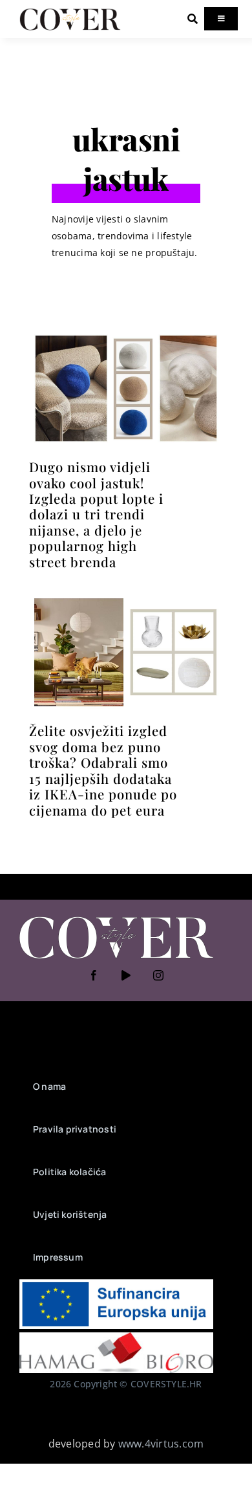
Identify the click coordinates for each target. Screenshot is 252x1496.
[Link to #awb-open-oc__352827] (192, 19)
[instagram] (158, 975)
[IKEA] (126, 598)
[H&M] (126, 334)
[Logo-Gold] (70, 12)
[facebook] (94, 975)
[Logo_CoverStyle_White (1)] (116, 918)
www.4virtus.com (161, 1443)
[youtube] (126, 975)
